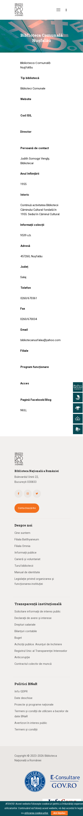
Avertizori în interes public (30, 723)
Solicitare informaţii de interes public (37, 611)
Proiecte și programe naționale (33, 704)
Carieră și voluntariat (27, 559)
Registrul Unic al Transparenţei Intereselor (40, 651)
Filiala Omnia (22, 546)
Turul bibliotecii (23, 565)
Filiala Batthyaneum (26, 539)
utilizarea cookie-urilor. (36, 813)
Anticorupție (22, 657)
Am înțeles (59, 813)
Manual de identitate (27, 572)
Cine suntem (22, 533)
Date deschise (23, 698)
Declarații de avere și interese (33, 618)
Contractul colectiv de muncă (33, 664)
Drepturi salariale (25, 624)
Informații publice (25, 552)
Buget (18, 637)
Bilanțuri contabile (25, 631)
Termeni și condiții (25, 729)
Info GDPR (21, 691)
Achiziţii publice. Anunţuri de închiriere (38, 644)
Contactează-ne (27, 508)
